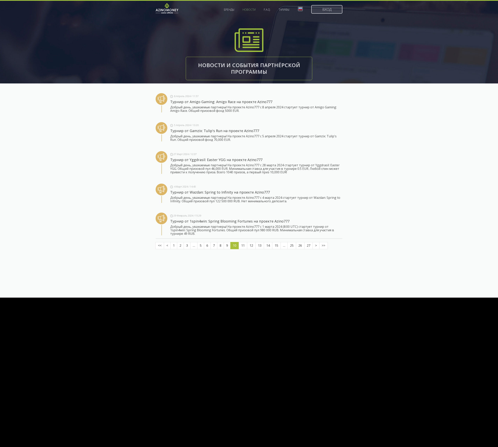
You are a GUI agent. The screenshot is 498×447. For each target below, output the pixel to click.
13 (259, 245)
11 (243, 245)
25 (292, 245)
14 (268, 245)
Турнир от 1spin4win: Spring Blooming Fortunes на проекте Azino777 (229, 221)
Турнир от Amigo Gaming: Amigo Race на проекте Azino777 (221, 101)
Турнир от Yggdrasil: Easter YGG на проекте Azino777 (216, 159)
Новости (249, 9)
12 (251, 245)
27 (308, 245)
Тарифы (284, 9)
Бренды (229, 9)
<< (159, 245)
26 (300, 245)
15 (276, 245)
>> (323, 245)
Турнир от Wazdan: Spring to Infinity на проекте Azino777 (220, 192)
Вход (326, 9)
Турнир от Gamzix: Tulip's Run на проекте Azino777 (214, 130)
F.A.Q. (267, 9)
